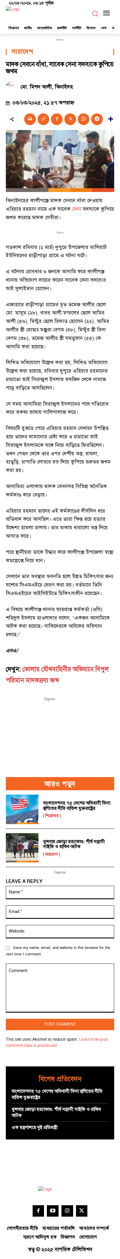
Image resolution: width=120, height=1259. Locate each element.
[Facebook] (57, 119)
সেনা (76, 209)
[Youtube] (53, 1211)
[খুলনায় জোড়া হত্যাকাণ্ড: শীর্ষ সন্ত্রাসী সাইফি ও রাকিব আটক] (22, 847)
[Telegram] (97, 119)
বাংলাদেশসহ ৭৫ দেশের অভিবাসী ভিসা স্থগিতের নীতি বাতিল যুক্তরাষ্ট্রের (76, 806)
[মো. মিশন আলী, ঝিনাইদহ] (13, 87)
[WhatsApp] (83, 119)
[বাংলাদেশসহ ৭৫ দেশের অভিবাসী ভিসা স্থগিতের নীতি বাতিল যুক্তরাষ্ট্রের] (22, 809)
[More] (111, 119)
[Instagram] (67, 1211)
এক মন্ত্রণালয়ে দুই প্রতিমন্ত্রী (35, 1127)
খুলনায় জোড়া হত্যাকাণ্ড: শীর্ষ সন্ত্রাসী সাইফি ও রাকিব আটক (74, 844)
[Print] (30, 119)
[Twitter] (82, 1211)
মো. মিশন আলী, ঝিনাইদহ (46, 87)
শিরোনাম (52, 816)
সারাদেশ (22, 52)
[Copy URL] (43, 119)
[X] (70, 119)
